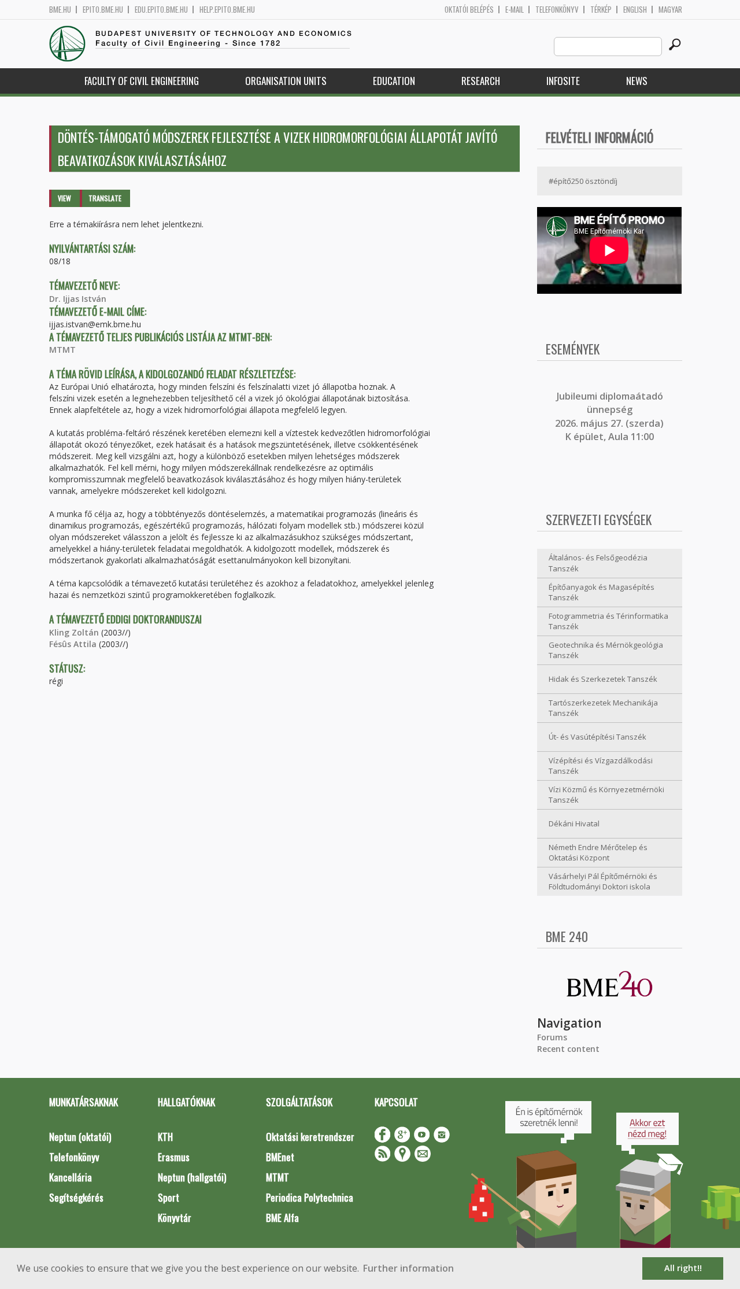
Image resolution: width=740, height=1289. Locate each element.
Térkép (601, 9)
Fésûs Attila (73, 643)
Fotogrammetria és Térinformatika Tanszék (608, 621)
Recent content (568, 1048)
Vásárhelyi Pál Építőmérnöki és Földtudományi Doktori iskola (603, 881)
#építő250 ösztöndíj (583, 181)
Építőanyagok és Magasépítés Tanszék (601, 592)
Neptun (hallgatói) (192, 1177)
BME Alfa (282, 1217)
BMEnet (280, 1157)
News (637, 80)
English (635, 9)
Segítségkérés (76, 1197)
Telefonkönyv (557, 9)
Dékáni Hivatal (574, 823)
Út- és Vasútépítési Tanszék (597, 737)
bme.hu (60, 9)
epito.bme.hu (103, 9)
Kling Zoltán (74, 632)
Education (394, 80)
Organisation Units (286, 80)
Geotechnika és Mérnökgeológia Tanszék (606, 650)
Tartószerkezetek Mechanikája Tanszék (603, 708)
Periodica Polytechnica (309, 1197)
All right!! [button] (683, 1267)
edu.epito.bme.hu (161, 9)
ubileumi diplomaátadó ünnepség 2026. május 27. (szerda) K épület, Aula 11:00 (609, 416)
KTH (165, 1136)
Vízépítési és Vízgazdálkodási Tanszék (601, 766)
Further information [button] (408, 1268)
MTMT (62, 349)
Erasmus (174, 1157)
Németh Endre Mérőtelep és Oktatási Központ (598, 852)
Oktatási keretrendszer (310, 1136)
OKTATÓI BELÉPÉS (469, 9)
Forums (552, 1037)
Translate (104, 198)
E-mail (514, 9)
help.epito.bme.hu (227, 9)
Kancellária (70, 1177)
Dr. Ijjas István (77, 298)
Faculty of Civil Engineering (141, 80)
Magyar (670, 9)
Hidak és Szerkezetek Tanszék (603, 679)
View (64, 198)
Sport (168, 1197)
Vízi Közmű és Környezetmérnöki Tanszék (606, 795)
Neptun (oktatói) (80, 1136)
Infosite (563, 80)
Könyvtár (174, 1217)
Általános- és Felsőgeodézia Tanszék (598, 563)
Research (480, 80)
